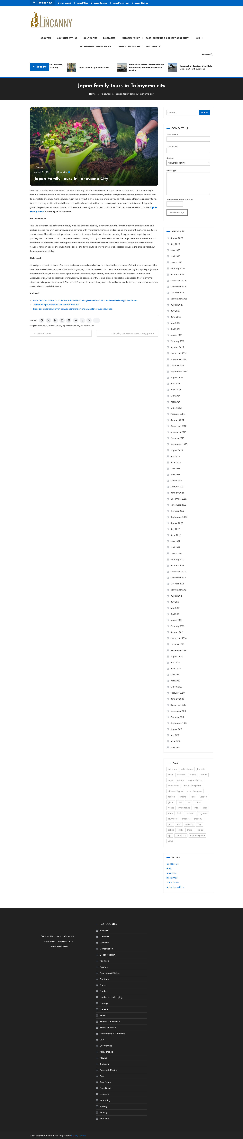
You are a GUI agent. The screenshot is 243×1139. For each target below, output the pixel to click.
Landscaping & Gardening (112, 1033)
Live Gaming (106, 1045)
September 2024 (179, 371)
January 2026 (177, 274)
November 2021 (178, 577)
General (104, 1009)
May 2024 (175, 395)
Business (181, 774)
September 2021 (178, 589)
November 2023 (178, 432)
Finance (104, 967)
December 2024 (179, 353)
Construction (106, 948)
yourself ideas (141, 3)
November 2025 (178, 286)
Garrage (104, 1003)
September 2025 (179, 298)
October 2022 (177, 511)
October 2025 (177, 292)
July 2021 (175, 602)
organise (203, 813)
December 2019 (178, 705)
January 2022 (177, 565)
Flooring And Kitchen (110, 973)
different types (175, 791)
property (198, 818)
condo (204, 774)
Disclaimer (109, 38)
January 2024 (177, 420)
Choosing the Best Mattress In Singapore (132, 333)
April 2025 (175, 329)
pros (170, 824)
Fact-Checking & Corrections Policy (167, 38)
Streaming (105, 1100)
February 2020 (178, 692)
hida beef (42, 325)
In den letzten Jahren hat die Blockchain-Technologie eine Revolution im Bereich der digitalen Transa (85, 300)
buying (193, 774)
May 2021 (175, 608)
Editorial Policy (131, 38)
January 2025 (177, 347)
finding (183, 796)
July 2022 (175, 529)
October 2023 (177, 438)
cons (170, 780)
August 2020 (177, 656)
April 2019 (175, 747)
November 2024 (178, 359)
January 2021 (177, 632)
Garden (203, 796)
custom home (195, 780)
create (180, 780)
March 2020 (176, 686)
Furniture (104, 979)
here (180, 802)
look (179, 813)
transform (181, 835)
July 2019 (175, 735)
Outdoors (104, 1064)
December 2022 (178, 498)
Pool (102, 1076)
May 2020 (175, 674)
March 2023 (176, 480)
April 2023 (175, 474)
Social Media (106, 1088)
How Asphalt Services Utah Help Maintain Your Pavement (183, 67)
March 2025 (176, 335)
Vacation (104, 1118)
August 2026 (177, 238)
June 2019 (175, 741)
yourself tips (81, 3)
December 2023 (178, 426)
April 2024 (175, 401)
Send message (177, 212)
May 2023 (175, 468)
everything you (194, 791)
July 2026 (175, 244)
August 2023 (177, 450)
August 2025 (177, 304)
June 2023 (176, 462)
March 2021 (176, 620)
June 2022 (176, 535)
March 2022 (176, 553)
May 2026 (175, 250)
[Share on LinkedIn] (55, 320)
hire (188, 802)
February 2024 (178, 414)
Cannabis (104, 936)
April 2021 (175, 614)
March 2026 (176, 262)
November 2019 (178, 711)
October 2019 (177, 717)
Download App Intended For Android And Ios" (56, 304)
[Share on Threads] (89, 320)
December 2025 (178, 280)
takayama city (87, 325)
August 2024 (177, 377)
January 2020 (177, 699)
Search (206, 54)
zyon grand (65, 3)
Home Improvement (110, 1021)
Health (103, 1015)
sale (200, 824)
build (170, 774)
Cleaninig (104, 942)
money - (190, 813)
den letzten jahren (193, 785)
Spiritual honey (43, 333)
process (185, 818)
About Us (45, 38)
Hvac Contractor (108, 1027)
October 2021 (177, 583)
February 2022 (177, 559)
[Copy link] (96, 320)
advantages (187, 769)
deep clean (173, 785)
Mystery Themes (78, 1135)
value (170, 841)
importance (184, 807)
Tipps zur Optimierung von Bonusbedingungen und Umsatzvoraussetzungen (72, 308)
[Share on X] (48, 320)
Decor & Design (107, 954)
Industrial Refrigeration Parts (81, 67)
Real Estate (105, 1082)
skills (180, 830)
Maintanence (106, 1051)
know (170, 813)
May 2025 (175, 323)
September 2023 (179, 444)
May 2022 (175, 541)
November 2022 (178, 505)
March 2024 (176, 408)
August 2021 (176, 595)
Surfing (103, 1106)
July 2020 (175, 662)
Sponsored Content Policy (95, 46)
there (189, 830)
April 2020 (175, 680)
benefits (201, 769)
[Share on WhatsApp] (62, 320)
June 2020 (176, 668)
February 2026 (178, 268)
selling (171, 830)
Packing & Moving (108, 1070)
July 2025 (175, 310)
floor (193, 796)
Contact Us (90, 38)
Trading (103, 1112)
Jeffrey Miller (61, 172)
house (171, 807)
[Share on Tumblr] (82, 320)
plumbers (172, 818)
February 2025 (177, 341)
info (196, 807)
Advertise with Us (67, 38)
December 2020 (179, 638)
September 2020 (179, 650)
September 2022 (179, 517)
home (198, 802)
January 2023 (177, 492)
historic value (55, 325)
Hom (197, 38)
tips (170, 835)
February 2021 (177, 626)
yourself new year (120, 3)
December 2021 (178, 571)
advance (172, 769)
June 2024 (176, 389)
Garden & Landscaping (111, 997)
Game (103, 985)
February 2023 (177, 486)
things (200, 830)
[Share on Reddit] (75, 320)
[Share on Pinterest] (68, 320)
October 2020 (177, 644)
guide (171, 802)
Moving (103, 1058)
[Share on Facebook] (41, 320)
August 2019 (176, 729)
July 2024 (175, 383)
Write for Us (153, 46)
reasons (189, 824)
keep (205, 807)
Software (104, 1094)
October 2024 (177, 365)
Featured (39, 167)
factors (171, 796)
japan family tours (71, 325)
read (179, 824)
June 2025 (176, 317)
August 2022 (177, 523)
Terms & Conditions (128, 46)
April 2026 (175, 256)
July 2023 (175, 456)
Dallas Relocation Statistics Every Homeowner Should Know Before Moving (134, 67)
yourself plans (100, 3)
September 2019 (179, 723)
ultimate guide (197, 835)
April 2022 (175, 547)
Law (102, 1039)
